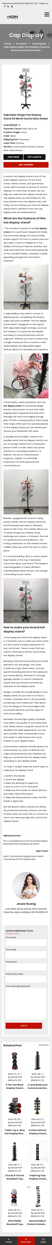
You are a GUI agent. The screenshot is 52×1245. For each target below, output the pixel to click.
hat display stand (12, 405)
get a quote (34, 157)
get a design (26, 164)
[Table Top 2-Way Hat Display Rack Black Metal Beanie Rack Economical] (14, 1106)
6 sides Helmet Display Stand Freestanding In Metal (37, 1132)
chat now (13, 157)
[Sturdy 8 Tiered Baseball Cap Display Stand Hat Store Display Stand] (14, 1151)
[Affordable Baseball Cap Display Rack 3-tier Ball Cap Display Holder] (14, 1196)
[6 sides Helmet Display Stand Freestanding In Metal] (37, 1106)
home (7, 43)
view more (44, 1045)
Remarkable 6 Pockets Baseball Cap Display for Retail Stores (37, 1222)
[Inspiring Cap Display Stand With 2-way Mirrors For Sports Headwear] (37, 1151)
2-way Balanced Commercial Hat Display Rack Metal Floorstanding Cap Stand (25, 842)
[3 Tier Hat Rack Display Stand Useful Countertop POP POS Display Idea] (14, 1061)
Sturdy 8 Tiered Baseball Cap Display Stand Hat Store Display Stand (14, 1177)
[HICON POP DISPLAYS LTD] (12, 17)
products (21, 43)
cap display (39, 43)
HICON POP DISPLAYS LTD (38, 1079)
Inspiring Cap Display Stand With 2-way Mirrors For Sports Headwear (37, 1177)
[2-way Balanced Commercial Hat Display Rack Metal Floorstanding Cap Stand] (37, 1061)
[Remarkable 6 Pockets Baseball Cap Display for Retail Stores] (37, 1196)
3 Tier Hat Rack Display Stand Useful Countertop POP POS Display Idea (23, 858)
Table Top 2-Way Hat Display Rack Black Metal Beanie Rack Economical (14, 1132)
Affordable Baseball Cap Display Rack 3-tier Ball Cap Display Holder (14, 1222)
